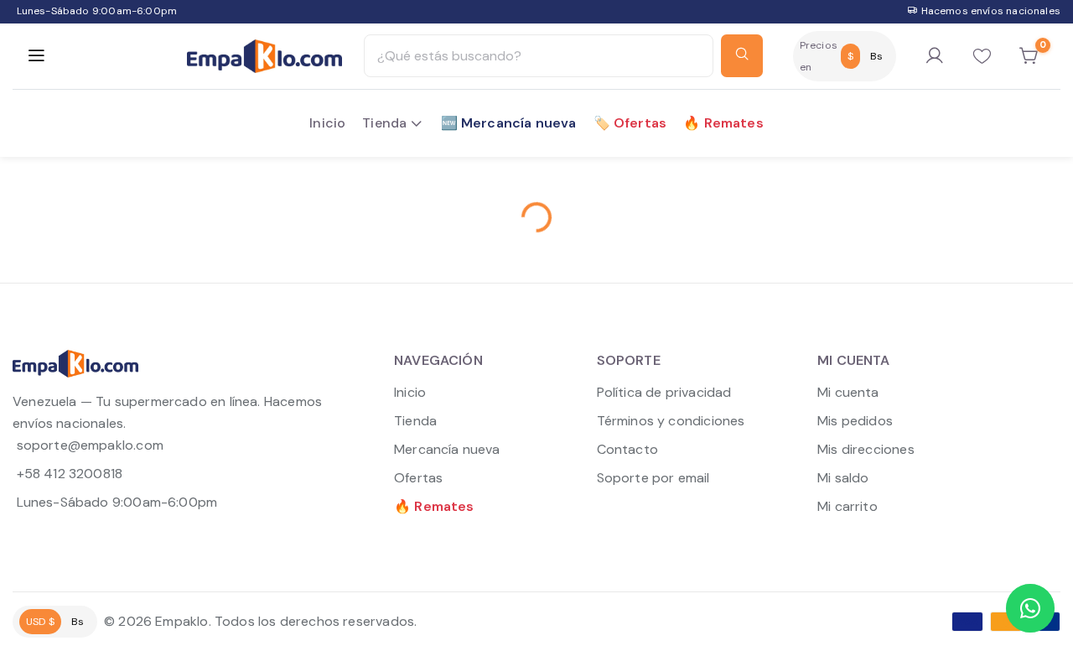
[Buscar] (742, 55)
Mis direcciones (866, 449)
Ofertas (418, 478)
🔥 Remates (434, 506)
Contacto (627, 449)
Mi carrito (847, 506)
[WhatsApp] (1030, 608)
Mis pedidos (855, 421)
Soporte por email (653, 478)
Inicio (410, 392)
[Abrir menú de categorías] (36, 56)
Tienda (415, 421)
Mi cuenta (848, 392)
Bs (876, 56)
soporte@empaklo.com (90, 445)
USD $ (40, 621)
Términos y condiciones (671, 421)
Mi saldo (842, 478)
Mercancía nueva (447, 449)
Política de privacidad (664, 392)
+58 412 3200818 (69, 473)
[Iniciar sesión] (934, 56)
